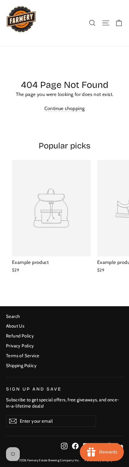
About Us (15, 326)
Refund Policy (20, 336)
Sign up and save (34, 389)
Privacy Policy (20, 346)
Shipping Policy (21, 365)
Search (13, 316)
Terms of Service (22, 355)
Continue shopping (64, 108)
